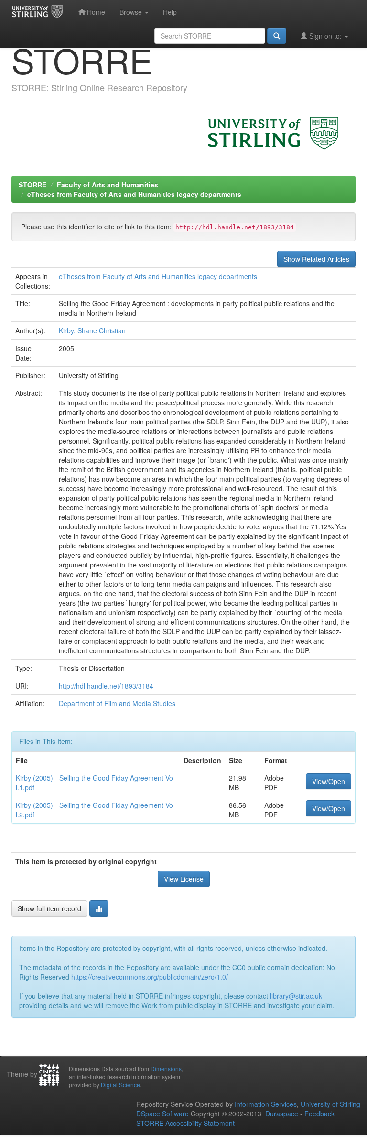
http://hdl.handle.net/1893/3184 (106, 686)
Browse (131, 12)
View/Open (328, 781)
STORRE (32, 184)
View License (184, 879)
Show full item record (49, 908)
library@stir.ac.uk (296, 996)
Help (170, 12)
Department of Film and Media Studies (117, 703)
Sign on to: (325, 36)
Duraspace (281, 1113)
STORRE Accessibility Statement (185, 1123)
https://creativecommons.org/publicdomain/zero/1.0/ (149, 976)
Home (95, 12)
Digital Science (120, 1085)
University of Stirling (330, 1104)
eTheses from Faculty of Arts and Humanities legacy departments (134, 194)
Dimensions (166, 1068)
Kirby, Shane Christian (92, 330)
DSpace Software (162, 1113)
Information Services (266, 1104)
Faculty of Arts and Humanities (107, 184)
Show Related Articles (316, 259)
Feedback (319, 1113)
